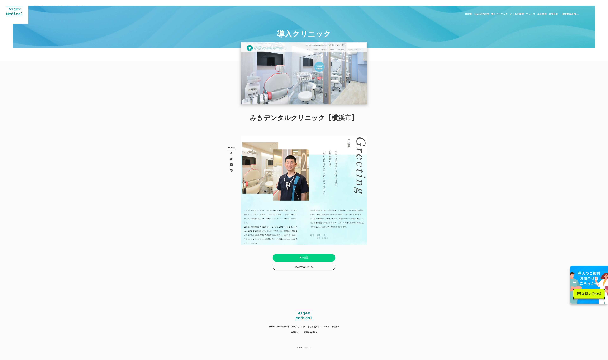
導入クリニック (499, 14)
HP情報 (304, 257)
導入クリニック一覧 (304, 267)
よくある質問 (517, 14)
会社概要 (542, 14)
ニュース (530, 14)
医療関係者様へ (570, 14)
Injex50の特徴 (481, 14)
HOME (468, 14)
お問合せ (553, 14)
